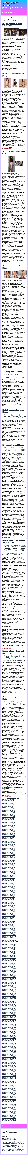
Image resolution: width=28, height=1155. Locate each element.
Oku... (12, 69)
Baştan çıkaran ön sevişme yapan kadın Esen (13, 541)
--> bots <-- (12, 1125)
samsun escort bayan (8, 1132)
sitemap (19, 1125)
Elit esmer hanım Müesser (13, 445)
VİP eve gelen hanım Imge (13, 372)
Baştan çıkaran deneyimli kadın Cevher (13, 652)
